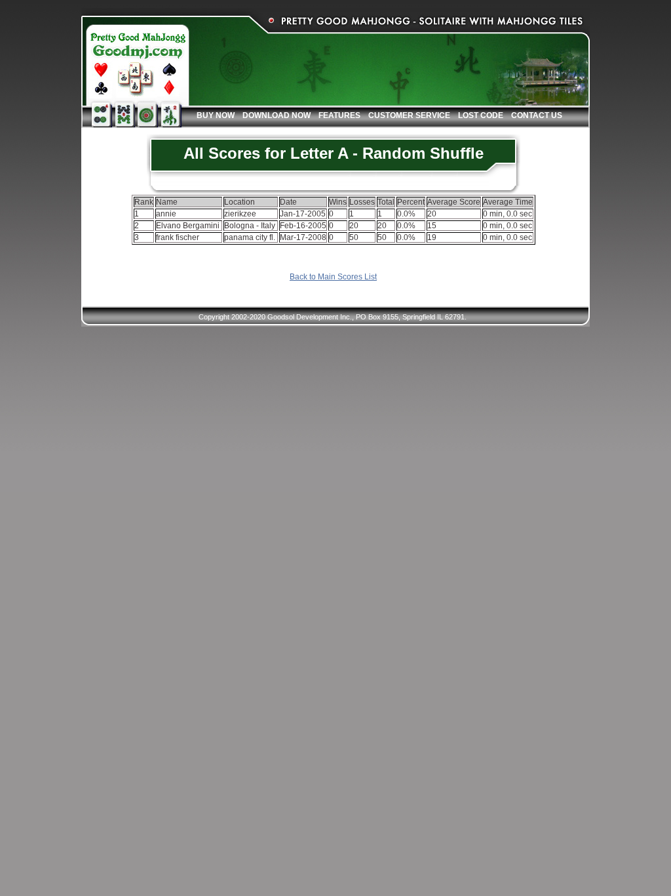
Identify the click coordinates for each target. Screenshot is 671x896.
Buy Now (216, 115)
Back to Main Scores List (333, 276)
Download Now (276, 115)
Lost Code (480, 115)
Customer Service (409, 115)
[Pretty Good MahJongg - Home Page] (135, 60)
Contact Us (536, 115)
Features (339, 115)
